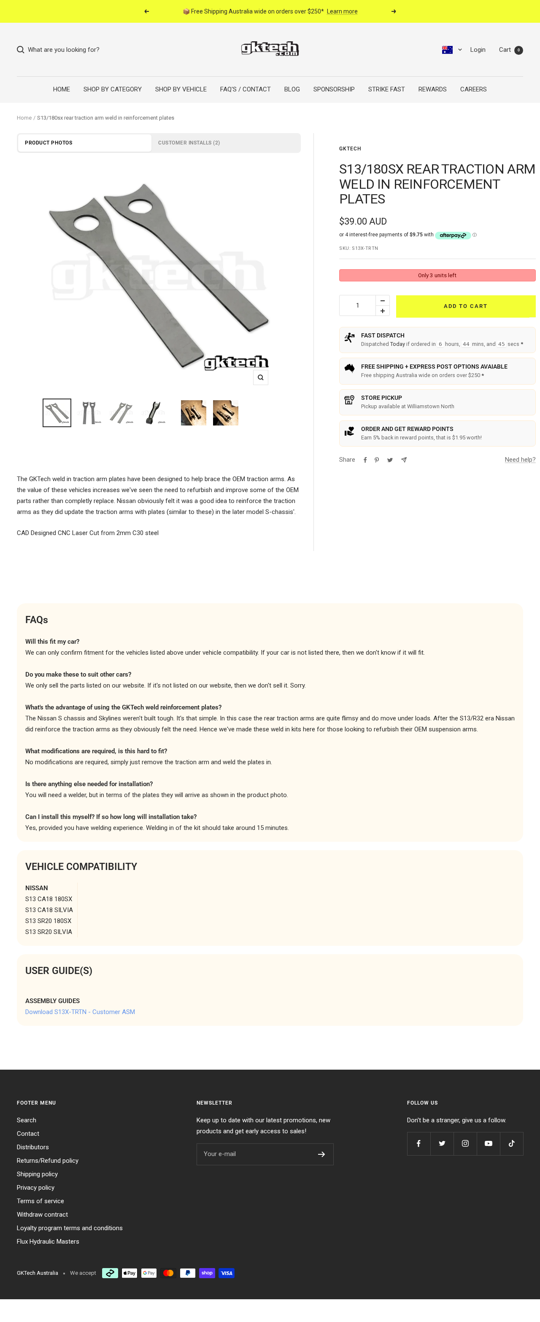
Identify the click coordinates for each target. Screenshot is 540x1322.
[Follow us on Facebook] (418, 1143)
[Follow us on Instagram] (465, 1143)
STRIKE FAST (386, 89)
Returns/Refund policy (47, 1160)
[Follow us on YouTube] (488, 1143)
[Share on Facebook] (365, 460)
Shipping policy (37, 1174)
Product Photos (48, 143)
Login (478, 50)
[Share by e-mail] (404, 460)
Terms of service (40, 1201)
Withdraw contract (42, 1214)
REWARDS (432, 89)
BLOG (292, 89)
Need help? (520, 460)
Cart (509, 50)
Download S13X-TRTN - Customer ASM (80, 1012)
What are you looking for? (62, 50)
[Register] (321, 1154)
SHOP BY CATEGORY (113, 89)
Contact (28, 1133)
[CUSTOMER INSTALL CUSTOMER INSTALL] (159, 276)
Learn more (342, 11)
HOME (61, 89)
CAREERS (473, 89)
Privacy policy (35, 1187)
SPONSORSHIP (334, 89)
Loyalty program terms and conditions (70, 1228)
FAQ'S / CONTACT (245, 89)
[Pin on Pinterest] (377, 460)
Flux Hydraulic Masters (48, 1241)
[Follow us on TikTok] (511, 1143)
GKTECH (350, 149)
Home (24, 118)
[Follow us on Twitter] (442, 1143)
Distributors (33, 1147)
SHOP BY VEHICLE (181, 89)
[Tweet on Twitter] (390, 460)
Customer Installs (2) (189, 143)
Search (26, 1120)
